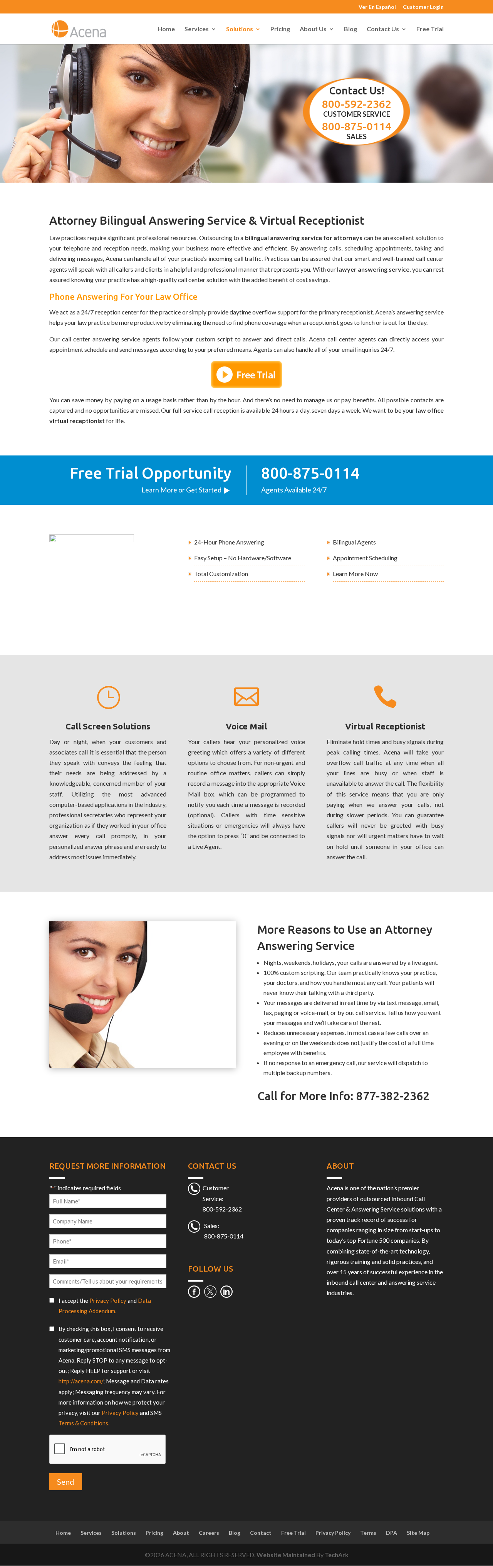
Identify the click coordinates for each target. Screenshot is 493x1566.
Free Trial (430, 29)
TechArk (337, 1554)
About (181, 1532)
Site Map (418, 1532)
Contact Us (383, 29)
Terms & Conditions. (84, 1423)
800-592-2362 (356, 104)
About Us (313, 29)
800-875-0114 (356, 126)
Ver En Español (377, 7)
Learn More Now (355, 573)
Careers (209, 1532)
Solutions (239, 29)
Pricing (280, 29)
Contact (261, 1532)
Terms (368, 1532)
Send (65, 1482)
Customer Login (423, 7)
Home (166, 29)
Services (196, 29)
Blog (350, 29)
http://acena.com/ (81, 1381)
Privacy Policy (107, 1300)
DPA (391, 1532)
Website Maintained (286, 1554)
